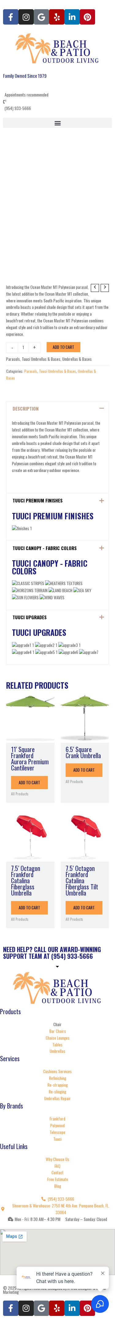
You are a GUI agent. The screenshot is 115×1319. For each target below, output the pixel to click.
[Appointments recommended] (57, 91)
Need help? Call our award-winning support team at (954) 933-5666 (52, 953)
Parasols (13, 359)
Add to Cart (63, 347)
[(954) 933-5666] (57, 105)
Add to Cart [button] (29, 782)
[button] (57, 123)
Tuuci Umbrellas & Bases (41, 359)
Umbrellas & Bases (77, 359)
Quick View (30, 737)
